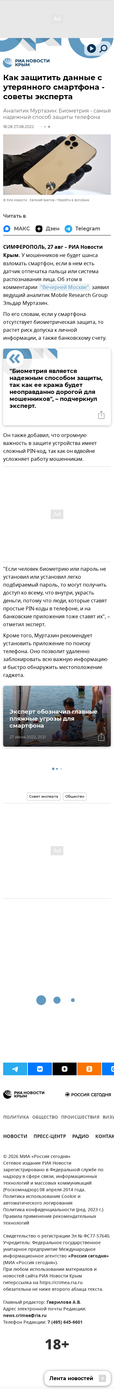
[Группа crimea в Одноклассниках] (89, 1069)
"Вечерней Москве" (64, 287)
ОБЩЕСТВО (45, 1117)
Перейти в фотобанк (73, 200)
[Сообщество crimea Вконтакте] (40, 1069)
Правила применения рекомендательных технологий (49, 1220)
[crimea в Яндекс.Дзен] (65, 1069)
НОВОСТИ (15, 1137)
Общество (74, 796)
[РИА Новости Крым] (26, 62)
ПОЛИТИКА (16, 1117)
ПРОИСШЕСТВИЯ (80, 1117)
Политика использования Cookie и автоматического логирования (41, 1200)
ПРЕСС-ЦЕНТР (50, 1137)
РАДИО (80, 1137)
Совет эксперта (43, 796)
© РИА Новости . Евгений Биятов (28, 200)
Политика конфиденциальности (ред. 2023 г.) (53, 1210)
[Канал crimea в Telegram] (15, 1069)
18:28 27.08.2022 (18, 126)
